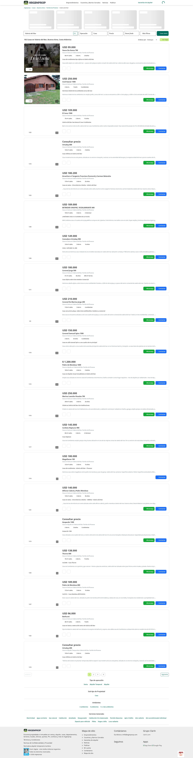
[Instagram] (118, 746)
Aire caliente (139, 718)
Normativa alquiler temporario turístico (37, 746)
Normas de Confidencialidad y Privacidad (38, 743)
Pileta (94, 721)
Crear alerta (163, 33)
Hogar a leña (102, 721)
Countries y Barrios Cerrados (90, 3)
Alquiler (106, 684)
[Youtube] (121, 746)
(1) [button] (75, 33)
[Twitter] (125, 746)
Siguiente (165, 674)
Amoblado (72, 718)
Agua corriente (42, 718)
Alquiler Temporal (96, 684)
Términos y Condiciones (32, 740)
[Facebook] (115, 746)
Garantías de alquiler (145, 3)
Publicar (113, 3)
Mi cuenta (87, 748)
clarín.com (146, 735)
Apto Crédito (128, 718)
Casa (96, 695)
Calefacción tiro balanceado (98, 718)
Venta (86, 684)
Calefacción (63, 718)
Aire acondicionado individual (156, 718)
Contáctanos (88, 751)
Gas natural (53, 718)
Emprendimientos (72, 3)
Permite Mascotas (116, 718)
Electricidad (31, 718)
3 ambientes (94, 707)
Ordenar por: (142, 40)
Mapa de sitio (88, 753)
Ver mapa (165, 40)
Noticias (105, 3)
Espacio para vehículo (82, 721)
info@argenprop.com (130, 735)
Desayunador (82, 718)
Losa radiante (113, 721)
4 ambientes (84, 707)
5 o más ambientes (107, 707)
